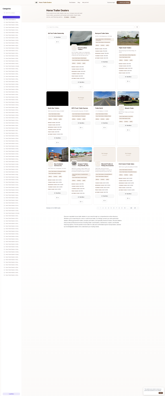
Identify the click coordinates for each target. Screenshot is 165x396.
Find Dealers (72, 2)
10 (124, 207)
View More (58, 37)
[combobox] (90, 27)
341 (135, 207)
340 (131, 207)
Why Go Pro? (85, 2)
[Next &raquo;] (138, 208)
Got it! (161, 392)
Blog (79, 2)
